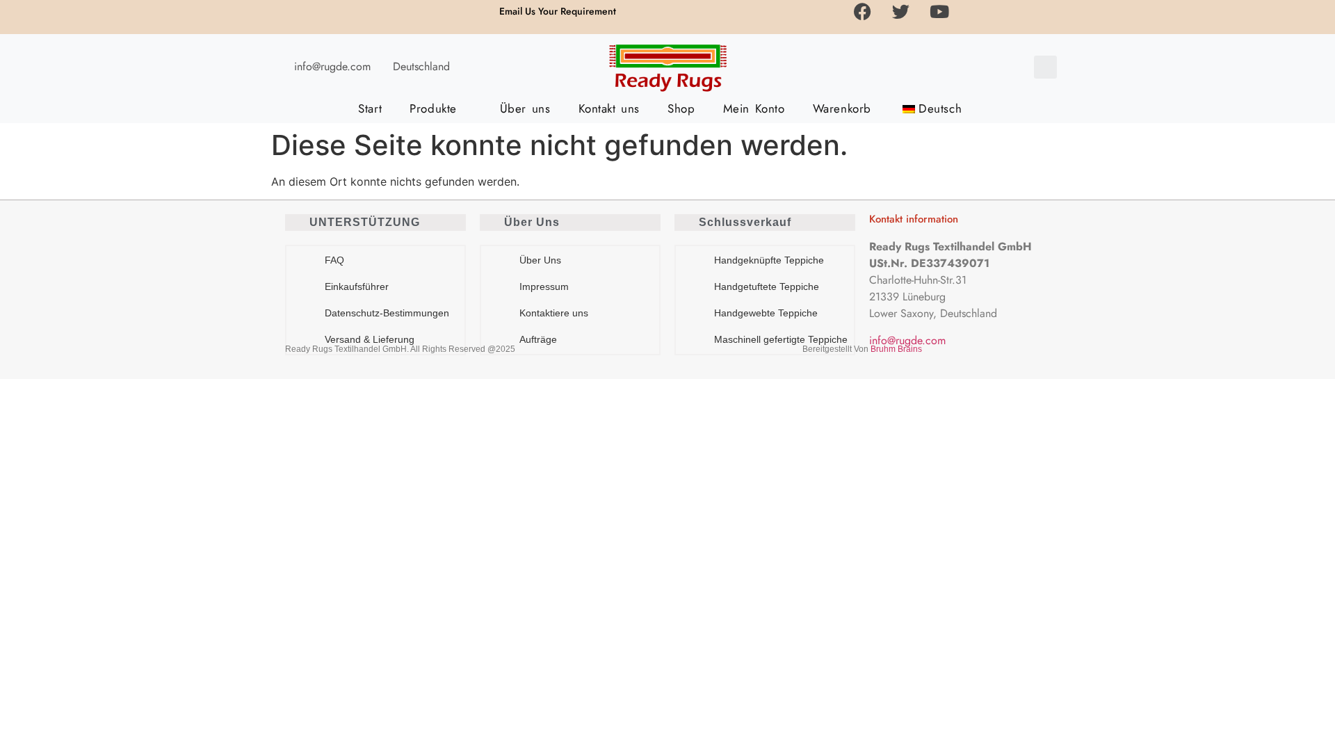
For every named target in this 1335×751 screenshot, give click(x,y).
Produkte (433, 108)
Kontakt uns (609, 108)
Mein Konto (754, 108)
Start (370, 108)
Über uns (525, 108)
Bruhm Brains (896, 349)
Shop (681, 108)
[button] (1045, 67)
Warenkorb (842, 108)
